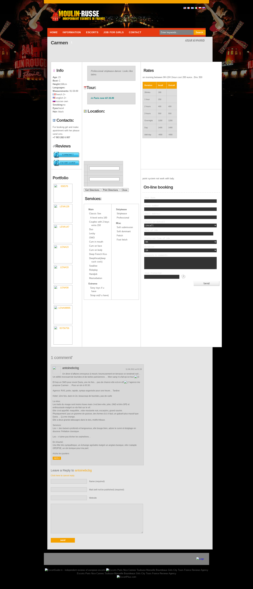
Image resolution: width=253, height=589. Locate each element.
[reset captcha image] (183, 279)
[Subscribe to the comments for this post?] (64, 56)
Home (53, 32)
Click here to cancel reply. (63, 475)
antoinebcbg (83, 470)
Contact (135, 32)
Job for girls (113, 32)
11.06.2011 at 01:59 (134, 369)
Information (72, 32)
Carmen (59, 42)
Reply (57, 458)
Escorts (92, 32)
